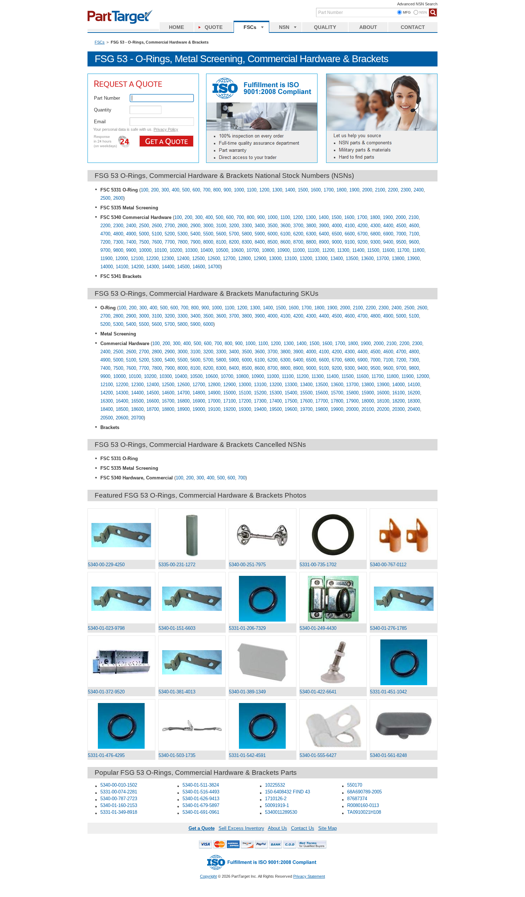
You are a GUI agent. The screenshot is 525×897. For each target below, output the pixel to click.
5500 (208, 233)
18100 (383, 401)
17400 (275, 401)
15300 (275, 392)
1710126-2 (275, 798)
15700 (337, 392)
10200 (176, 250)
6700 (363, 233)
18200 (398, 401)
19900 (337, 409)
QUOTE (213, 27)
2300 (406, 190)
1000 (239, 190)
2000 (367, 190)
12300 (167, 258)
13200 (306, 258)
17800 (337, 401)
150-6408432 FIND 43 (287, 791)
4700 (105, 233)
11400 (358, 250)
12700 (229, 258)
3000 (208, 225)
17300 (260, 401)
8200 (234, 242)
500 (186, 190)
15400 (291, 392)
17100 (229, 401)
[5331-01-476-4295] (121, 726)
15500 (306, 392)
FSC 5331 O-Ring (119, 190)
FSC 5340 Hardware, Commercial (136, 477)
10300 (191, 250)
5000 (144, 233)
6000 (273, 233)
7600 (157, 242)
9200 (363, 242)
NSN (284, 27)
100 (144, 190)
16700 (168, 401)
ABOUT (368, 27)
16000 (383, 392)
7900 (195, 242)
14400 (168, 266)
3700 (298, 225)
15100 (245, 392)
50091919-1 (277, 805)
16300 (106, 401)
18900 (183, 409)
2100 (380, 190)
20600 (122, 417)
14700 (214, 266)
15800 (352, 392)
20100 (367, 409)
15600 (321, 392)
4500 (401, 225)
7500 (144, 242)
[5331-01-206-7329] (262, 599)
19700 (306, 409)
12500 (198, 258)
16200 (414, 392)
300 (165, 190)
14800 (198, 392)
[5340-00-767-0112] (403, 535)
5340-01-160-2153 (118, 805)
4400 (388, 225)
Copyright (208, 876)
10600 (237, 250)
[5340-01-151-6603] (192, 599)
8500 (273, 242)
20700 (137, 417)
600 (196, 190)
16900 (198, 401)
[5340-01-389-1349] (262, 662)
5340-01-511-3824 (200, 785)
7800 (183, 242)
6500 (337, 233)
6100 (285, 233)
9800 (118, 250)
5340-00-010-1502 (118, 785)
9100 (350, 242)
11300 (343, 250)
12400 (183, 258)
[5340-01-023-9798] (121, 599)
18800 (168, 409)
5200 (170, 233)
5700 (234, 233)
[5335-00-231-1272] (192, 535)
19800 (321, 409)
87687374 (357, 798)
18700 (152, 409)
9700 (105, 250)
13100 (290, 258)
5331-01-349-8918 (118, 812)
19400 (260, 409)
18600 (137, 409)
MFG (407, 12)
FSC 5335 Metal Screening (129, 207)
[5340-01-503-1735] (192, 725)
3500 (273, 225)
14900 (214, 392)
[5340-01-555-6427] (333, 726)
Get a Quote (202, 828)
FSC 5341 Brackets (120, 276)
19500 (275, 409)
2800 (183, 225)
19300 (245, 409)
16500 (137, 401)
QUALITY (325, 27)
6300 (311, 233)
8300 (247, 242)
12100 (137, 258)
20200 (383, 409)
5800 (247, 233)
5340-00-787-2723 (118, 798)
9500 (401, 242)
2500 (105, 198)
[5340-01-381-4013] (192, 662)
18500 (122, 409)
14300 (152, 266)
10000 (145, 250)
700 (206, 190)
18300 (414, 401)
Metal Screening (118, 334)
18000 (367, 401)
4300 (375, 225)
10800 (268, 250)
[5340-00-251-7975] (262, 535)
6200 (298, 233)
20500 (106, 417)
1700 (329, 190)
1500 (303, 190)
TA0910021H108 (364, 812)
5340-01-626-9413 (200, 798)
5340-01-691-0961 (200, 812)
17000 (214, 401)
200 (155, 190)
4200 (363, 225)
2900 (195, 225)
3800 (311, 225)
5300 (183, 233)
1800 (341, 190)
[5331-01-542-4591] (262, 726)
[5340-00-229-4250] (121, 535)
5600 (221, 233)
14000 (106, 266)
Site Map (327, 828)
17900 (352, 401)
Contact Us (302, 828)
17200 (245, 401)
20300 (398, 409)
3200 (234, 225)
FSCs (250, 27)
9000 (337, 242)
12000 (121, 258)
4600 (414, 225)
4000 (337, 225)
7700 (170, 242)
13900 (413, 258)
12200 (152, 258)
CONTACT (413, 27)
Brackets (109, 427)
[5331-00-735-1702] (333, 535)
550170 (354, 785)
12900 (260, 258)
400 (175, 190)
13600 (367, 258)
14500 (183, 266)
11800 (418, 250)
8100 (221, 242)
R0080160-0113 (363, 805)
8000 (208, 242)
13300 (321, 258)
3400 (260, 225)
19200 (229, 409)
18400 (106, 409)
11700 (403, 250)
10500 (222, 250)
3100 (221, 225)
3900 (324, 225)
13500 (352, 258)
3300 (247, 225)
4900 (131, 233)
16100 (398, 392)
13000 (275, 258)
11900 (106, 258)
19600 (291, 409)
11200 (328, 250)
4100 (350, 225)
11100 (313, 250)
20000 (352, 409)
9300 (375, 242)
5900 (260, 233)
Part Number (107, 98)
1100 (251, 190)
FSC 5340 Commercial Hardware (136, 217)
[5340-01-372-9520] (121, 662)
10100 (160, 250)
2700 (170, 225)
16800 (183, 401)
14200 (137, 266)
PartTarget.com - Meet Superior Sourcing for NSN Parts (123, 16)
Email (100, 121)
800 (217, 190)
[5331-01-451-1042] (403, 662)
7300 (118, 242)
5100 (157, 233)
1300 (277, 190)
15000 (229, 392)
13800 (398, 258)
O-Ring (108, 307)
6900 (388, 233)
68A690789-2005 (364, 791)
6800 (375, 233)
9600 (414, 242)
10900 (283, 250)
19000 (198, 409)
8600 (285, 242)
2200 (393, 190)
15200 (260, 392)
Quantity (102, 110)
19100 (214, 409)
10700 (252, 250)
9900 (131, 250)
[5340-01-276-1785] (403, 599)
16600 (152, 401)
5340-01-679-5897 (200, 805)
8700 (298, 242)
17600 (306, 401)
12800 (244, 258)
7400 (131, 242)
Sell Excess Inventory (241, 828)
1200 (264, 190)
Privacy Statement (309, 876)
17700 (321, 401)
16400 (122, 401)
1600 (316, 190)
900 (227, 190)
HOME (176, 27)
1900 (354, 190)
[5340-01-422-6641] (333, 662)
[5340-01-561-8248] (403, 726)
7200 (105, 242)
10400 (206, 250)
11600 (388, 250)
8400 (260, 242)
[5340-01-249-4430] (333, 599)
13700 (382, 258)
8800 (311, 242)
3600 (285, 225)
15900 (367, 392)
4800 (118, 233)
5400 (195, 233)
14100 (122, 266)
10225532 (275, 785)
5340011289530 (281, 812)
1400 (290, 190)
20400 (414, 409)
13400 (336, 258)
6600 (350, 233)
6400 (324, 233)
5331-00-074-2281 (118, 791)
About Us (277, 828)
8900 (324, 242)
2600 (118, 198)
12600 (214, 258)
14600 (198, 266)
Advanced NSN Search (417, 4)
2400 (419, 190)
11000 (298, 250)
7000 (401, 233)
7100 (414, 233)
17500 (291, 401)
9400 (388, 242)
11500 (373, 250)
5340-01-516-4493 (200, 791)
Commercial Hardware (125, 343)
